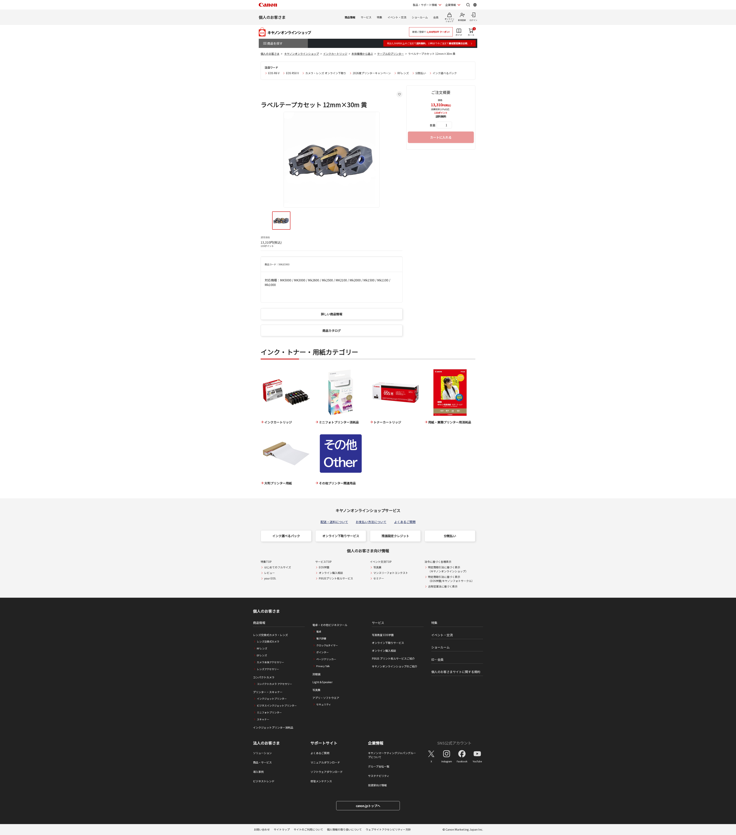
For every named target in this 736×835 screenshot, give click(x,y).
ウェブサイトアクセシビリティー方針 (388, 829)
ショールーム (420, 17)
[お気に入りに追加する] (399, 94)
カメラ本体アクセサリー (270, 662)
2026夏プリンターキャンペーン (372, 73)
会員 (436, 17)
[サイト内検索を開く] (468, 4)
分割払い (420, 73)
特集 (379, 17)
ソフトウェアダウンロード (326, 772)
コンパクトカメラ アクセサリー (274, 684)
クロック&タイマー (327, 645)
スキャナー (263, 719)
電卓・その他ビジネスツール (329, 625)
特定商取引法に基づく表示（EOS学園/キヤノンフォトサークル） (451, 579)
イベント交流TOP (381, 562)
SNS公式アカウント (454, 743)
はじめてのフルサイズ (277, 567)
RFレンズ (403, 73)
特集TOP (266, 562)
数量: (433, 125)
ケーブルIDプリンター (390, 54)
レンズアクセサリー (268, 669)
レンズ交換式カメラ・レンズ (270, 635)
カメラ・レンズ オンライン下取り (325, 73)
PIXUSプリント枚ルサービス (336, 578)
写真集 (316, 690)
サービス (366, 17)
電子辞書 (321, 638)
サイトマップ (282, 829)
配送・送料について (334, 521)
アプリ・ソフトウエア (325, 698)
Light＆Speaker (322, 682)
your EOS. (270, 578)
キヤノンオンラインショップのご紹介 (394, 666)
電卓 (318, 631)
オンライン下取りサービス (340, 535)
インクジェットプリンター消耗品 (273, 727)
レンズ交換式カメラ (268, 641)
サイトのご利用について (308, 829)
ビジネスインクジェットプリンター (277, 705)
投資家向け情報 (377, 785)
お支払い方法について (371, 521)
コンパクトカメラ (263, 677)
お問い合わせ (262, 829)
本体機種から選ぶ (362, 54)
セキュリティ (323, 704)
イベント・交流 (397, 17)
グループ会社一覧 (378, 766)
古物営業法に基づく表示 (443, 586)
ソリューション (262, 753)
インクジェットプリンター (272, 698)
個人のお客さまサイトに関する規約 (455, 671)
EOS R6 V (273, 73)
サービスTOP (323, 562)
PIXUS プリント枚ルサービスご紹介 (393, 658)
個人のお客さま (272, 17)
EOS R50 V (292, 73)
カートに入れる (441, 137)
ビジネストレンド (263, 781)
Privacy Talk (323, 666)
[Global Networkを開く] (475, 4)
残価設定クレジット (395, 535)
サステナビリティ (378, 776)
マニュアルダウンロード (325, 762)
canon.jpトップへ (368, 805)
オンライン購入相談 (331, 573)
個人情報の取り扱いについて (344, 829)
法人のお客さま (266, 743)
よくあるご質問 (405, 521)
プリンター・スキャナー (268, 692)
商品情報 (350, 17)
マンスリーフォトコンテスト (390, 573)
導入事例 (258, 772)
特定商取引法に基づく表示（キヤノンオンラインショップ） (448, 569)
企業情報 (450, 5)
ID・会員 (437, 659)
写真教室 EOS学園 (383, 635)
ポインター (322, 652)
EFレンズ (262, 655)
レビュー (269, 573)
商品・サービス (262, 762)
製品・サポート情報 (425, 5)
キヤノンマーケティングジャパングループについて (392, 755)
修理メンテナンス (321, 781)
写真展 (377, 567)
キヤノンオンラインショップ (301, 54)
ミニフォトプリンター (269, 712)
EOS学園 (324, 567)
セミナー (378, 578)
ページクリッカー (326, 659)
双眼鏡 (316, 674)
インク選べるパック (445, 73)
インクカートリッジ (335, 54)
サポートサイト (323, 743)
